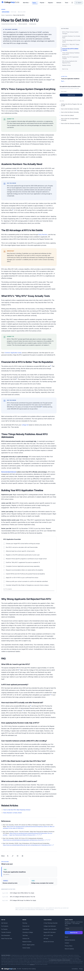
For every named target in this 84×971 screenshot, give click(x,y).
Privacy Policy (68, 945)
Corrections (75, 968)
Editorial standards (22, 24)
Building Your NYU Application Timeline (70, 57)
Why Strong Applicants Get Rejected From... (69, 61)
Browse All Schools (49, 941)
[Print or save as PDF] (22, 856)
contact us (32, 964)
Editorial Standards (70, 940)
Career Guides (26, 947)
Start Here (26, 2)
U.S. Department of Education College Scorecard (59, 959)
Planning (24, 923)
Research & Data (26, 941)
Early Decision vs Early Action (12, 812)
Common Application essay (13, 352)
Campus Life (25, 938)
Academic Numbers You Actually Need (71, 36)
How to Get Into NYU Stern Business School (16, 810)
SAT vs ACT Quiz (48, 935)
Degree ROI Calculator (50, 932)
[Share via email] (17, 856)
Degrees (50, 2)
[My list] (72, 2)
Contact (67, 943)
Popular (42, 2)
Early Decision (42, 234)
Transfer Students (6, 932)
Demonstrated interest (8, 472)
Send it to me (71, 95)
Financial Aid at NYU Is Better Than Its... (70, 49)
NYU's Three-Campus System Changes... (70, 32)
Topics (34, 2)
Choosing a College (27, 932)
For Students (4, 926)
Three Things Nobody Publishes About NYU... (70, 53)
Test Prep (25, 935)
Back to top (65, 69)
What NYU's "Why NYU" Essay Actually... (70, 45)
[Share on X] (8, 856)
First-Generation (5, 935)
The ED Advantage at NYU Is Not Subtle (71, 41)
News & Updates (69, 948)
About (66, 937)
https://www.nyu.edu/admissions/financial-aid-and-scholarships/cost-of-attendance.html (27, 845)
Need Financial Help (6, 938)
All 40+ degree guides (28, 944)
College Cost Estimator (50, 926)
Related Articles (66, 65)
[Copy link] (12, 856)
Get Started (4, 923)
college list (25, 425)
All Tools (46, 938)
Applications (8, 15)
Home (2, 15)
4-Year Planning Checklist (50, 923)
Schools (59, 2)
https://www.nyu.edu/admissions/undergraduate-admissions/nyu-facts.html (23, 840)
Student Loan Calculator (50, 929)
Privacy (81, 968)
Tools (66, 2)
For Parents (4, 929)
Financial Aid (25, 926)
